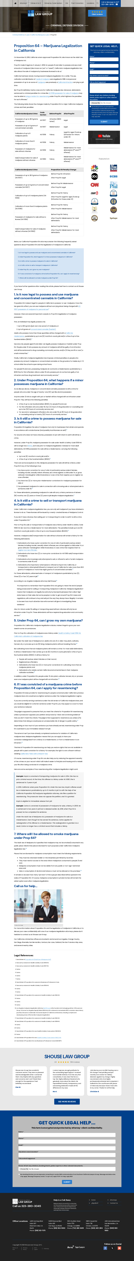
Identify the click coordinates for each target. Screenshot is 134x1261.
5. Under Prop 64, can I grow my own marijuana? (33, 270)
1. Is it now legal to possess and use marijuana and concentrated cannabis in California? (46, 253)
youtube (119, 1247)
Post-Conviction (77, 3)
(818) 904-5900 (59, 1228)
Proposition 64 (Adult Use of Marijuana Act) (38, 959)
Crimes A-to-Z (36, 3)
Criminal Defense (19, 35)
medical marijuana (43, 79)
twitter (112, 1247)
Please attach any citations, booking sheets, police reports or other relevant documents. (103, 97)
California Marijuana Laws (40, 35)
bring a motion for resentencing (37, 96)
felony (30, 446)
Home (93, 1200)
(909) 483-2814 (97, 1228)
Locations (90, 3)
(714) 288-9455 (78, 1228)
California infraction (65, 82)
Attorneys (23, 3)
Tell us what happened (97, 82)
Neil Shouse (46, 1008)
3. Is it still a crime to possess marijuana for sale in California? (38, 261)
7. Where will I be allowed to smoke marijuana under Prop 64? (38, 278)
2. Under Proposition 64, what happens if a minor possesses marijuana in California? (45, 257)
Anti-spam (36, 1248)
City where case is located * (99, 76)
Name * (92, 56)
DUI (67, 3)
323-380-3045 (107, 4)
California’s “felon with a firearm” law (34, 754)
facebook (105, 1247)
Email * (92, 69)
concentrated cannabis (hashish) (43, 329)
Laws (28, 35)
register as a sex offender (27, 550)
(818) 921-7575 (40, 1230)
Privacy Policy (25, 1248)
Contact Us (114, 1203)
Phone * (92, 63)
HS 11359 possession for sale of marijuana (64, 93)
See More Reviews (67, 1101)
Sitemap (46, 1248)
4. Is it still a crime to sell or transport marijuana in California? (38, 265)
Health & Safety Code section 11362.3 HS (49, 1038)
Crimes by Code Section (53, 3)
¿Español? (94, 1203)
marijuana (41, 82)
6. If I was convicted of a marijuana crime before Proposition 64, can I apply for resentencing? (48, 274)
